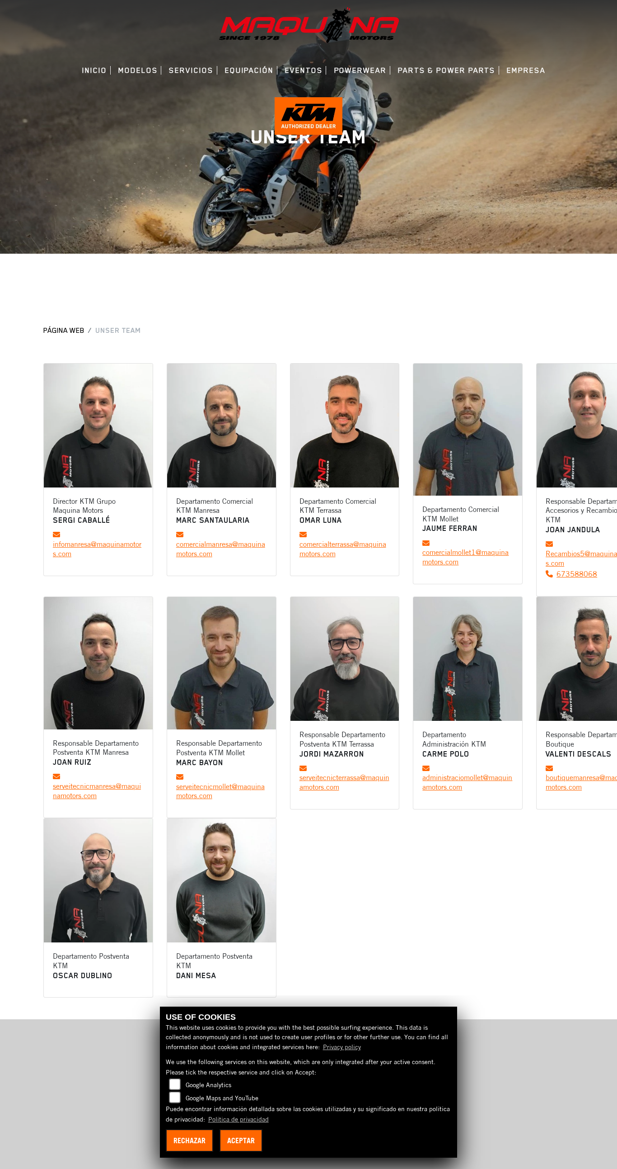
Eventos (304, 70)
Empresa (526, 70)
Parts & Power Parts (446, 70)
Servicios (191, 70)
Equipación (249, 70)
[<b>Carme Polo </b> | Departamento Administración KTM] (467, 659)
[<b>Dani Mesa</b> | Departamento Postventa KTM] (221, 880)
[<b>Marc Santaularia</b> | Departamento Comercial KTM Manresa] (221, 425)
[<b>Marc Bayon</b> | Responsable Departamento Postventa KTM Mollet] (221, 663)
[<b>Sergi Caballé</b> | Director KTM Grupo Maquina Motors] (98, 425)
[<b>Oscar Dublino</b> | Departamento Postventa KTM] (98, 880)
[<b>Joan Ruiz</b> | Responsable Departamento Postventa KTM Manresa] (98, 663)
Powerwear (360, 70)
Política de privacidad (238, 1119)
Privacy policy (342, 1047)
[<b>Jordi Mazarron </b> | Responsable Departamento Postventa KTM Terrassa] (344, 659)
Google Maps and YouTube (222, 1098)
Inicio (94, 70)
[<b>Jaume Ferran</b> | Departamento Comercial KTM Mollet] (467, 430)
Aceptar (241, 1140)
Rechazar (189, 1140)
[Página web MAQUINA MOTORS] (308, 24)
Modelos (138, 70)
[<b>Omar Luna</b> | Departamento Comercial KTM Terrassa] (344, 425)
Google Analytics (208, 1085)
